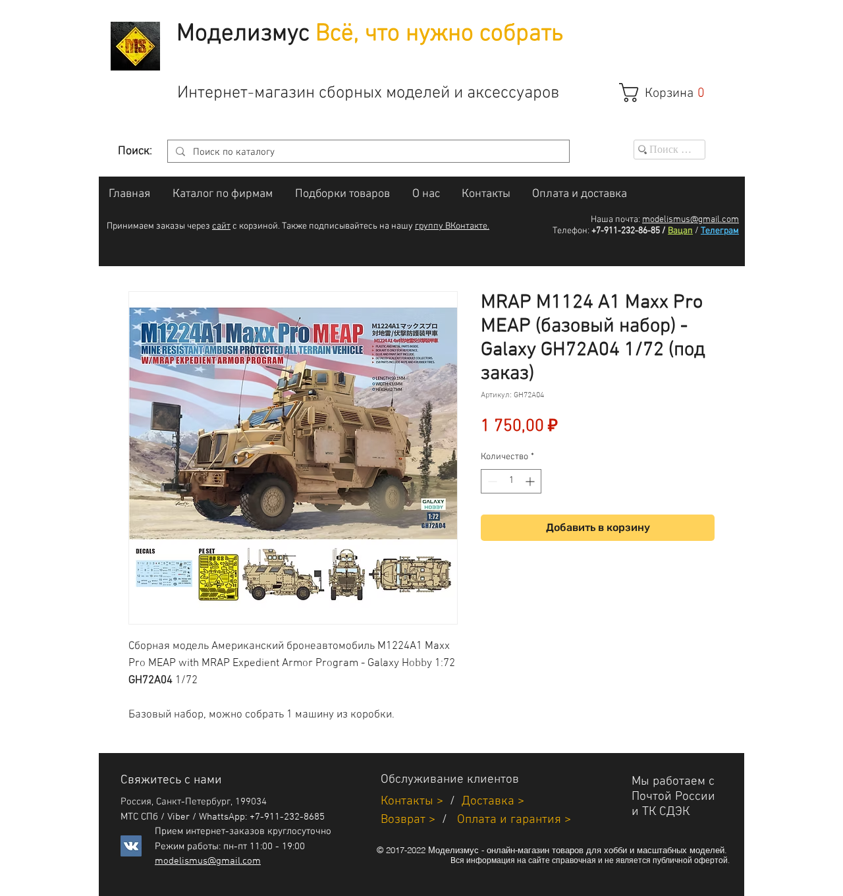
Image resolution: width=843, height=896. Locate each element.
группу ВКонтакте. (452, 226)
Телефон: (571, 231)
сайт (221, 226)
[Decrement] (491, 481)
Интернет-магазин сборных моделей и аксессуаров (368, 93)
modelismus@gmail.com (690, 219)
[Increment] (531, 481)
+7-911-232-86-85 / (628, 231)
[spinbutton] (511, 481)
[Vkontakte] (131, 845)
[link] (669, 92)
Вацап (680, 231)
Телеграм (720, 231)
